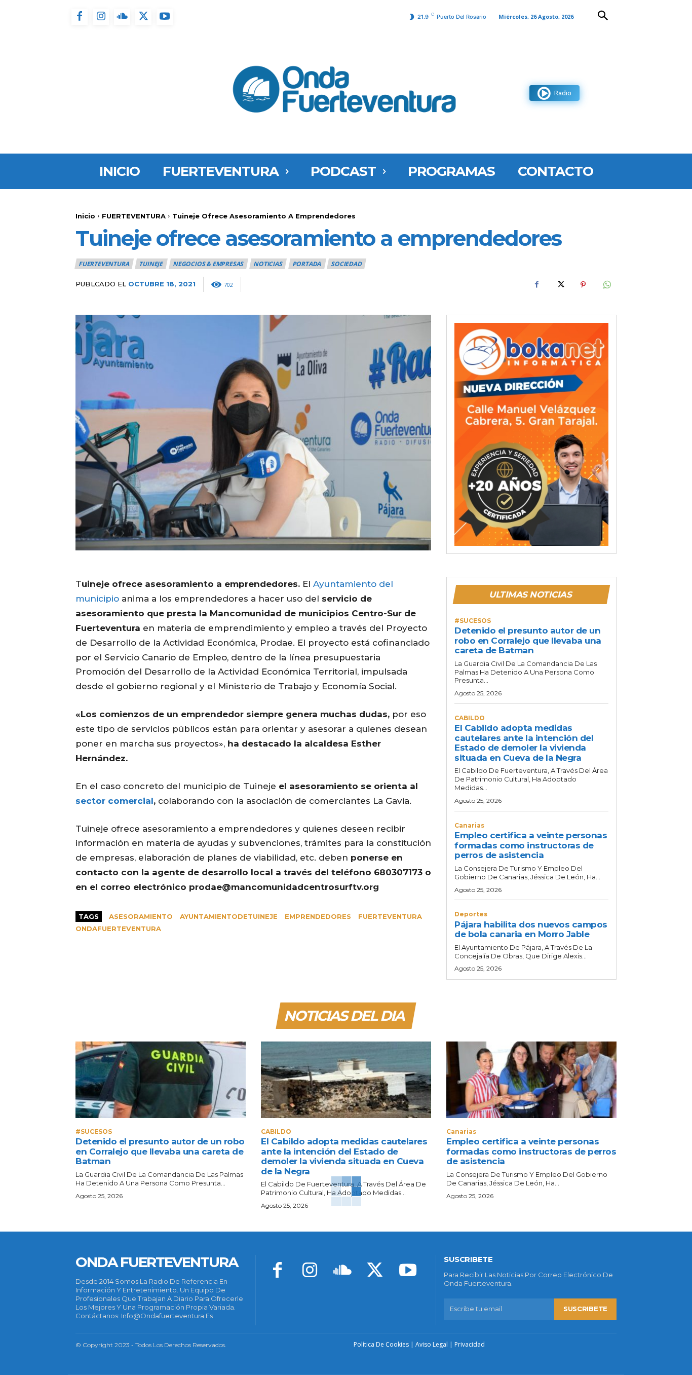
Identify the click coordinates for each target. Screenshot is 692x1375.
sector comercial (114, 801)
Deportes (470, 914)
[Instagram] (101, 17)
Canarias (469, 825)
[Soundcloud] (122, 17)
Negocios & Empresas (208, 263)
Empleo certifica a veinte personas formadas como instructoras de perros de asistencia (530, 845)
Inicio (85, 216)
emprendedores (318, 916)
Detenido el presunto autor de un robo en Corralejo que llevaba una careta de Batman (527, 640)
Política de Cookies (381, 1344)
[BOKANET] (531, 434)
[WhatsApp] (606, 285)
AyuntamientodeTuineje (229, 916)
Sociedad (346, 263)
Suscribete (585, 1309)
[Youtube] (165, 17)
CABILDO (469, 718)
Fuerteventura (390, 916)
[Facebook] (79, 17)
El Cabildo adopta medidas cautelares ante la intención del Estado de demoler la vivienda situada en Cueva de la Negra (523, 743)
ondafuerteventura (118, 928)
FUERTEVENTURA (134, 216)
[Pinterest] (583, 285)
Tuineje (151, 263)
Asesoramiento (141, 916)
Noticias (267, 263)
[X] (143, 17)
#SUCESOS (472, 620)
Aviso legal (431, 1344)
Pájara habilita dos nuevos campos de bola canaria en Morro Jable (530, 929)
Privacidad (469, 1344)
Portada (306, 263)
